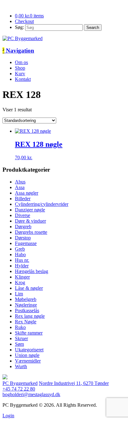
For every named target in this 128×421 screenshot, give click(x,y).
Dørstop (23, 237)
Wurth (21, 366)
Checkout (24, 21)
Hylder (22, 265)
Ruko (20, 327)
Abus (20, 181)
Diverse (22, 215)
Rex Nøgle (25, 321)
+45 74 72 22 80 (18, 388)
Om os (21, 62)
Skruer (21, 338)
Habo (20, 254)
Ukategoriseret (29, 349)
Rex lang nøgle (30, 316)
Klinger (22, 277)
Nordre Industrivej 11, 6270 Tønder (74, 383)
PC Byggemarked (20, 383)
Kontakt (23, 79)
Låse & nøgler (29, 288)
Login (8, 415)
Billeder (22, 198)
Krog (20, 282)
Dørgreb (23, 226)
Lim (19, 293)
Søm (19, 344)
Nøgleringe (26, 305)
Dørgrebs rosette (31, 232)
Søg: (19, 27)
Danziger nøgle (30, 209)
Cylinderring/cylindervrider (41, 204)
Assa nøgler (26, 193)
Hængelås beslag (31, 271)
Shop (20, 68)
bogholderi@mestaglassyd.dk (31, 394)
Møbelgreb (25, 299)
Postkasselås (27, 310)
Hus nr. (22, 260)
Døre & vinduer (30, 221)
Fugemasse (26, 243)
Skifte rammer (29, 332)
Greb (20, 249)
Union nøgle (27, 355)
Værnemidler (28, 360)
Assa (20, 187)
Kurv (20, 73)
